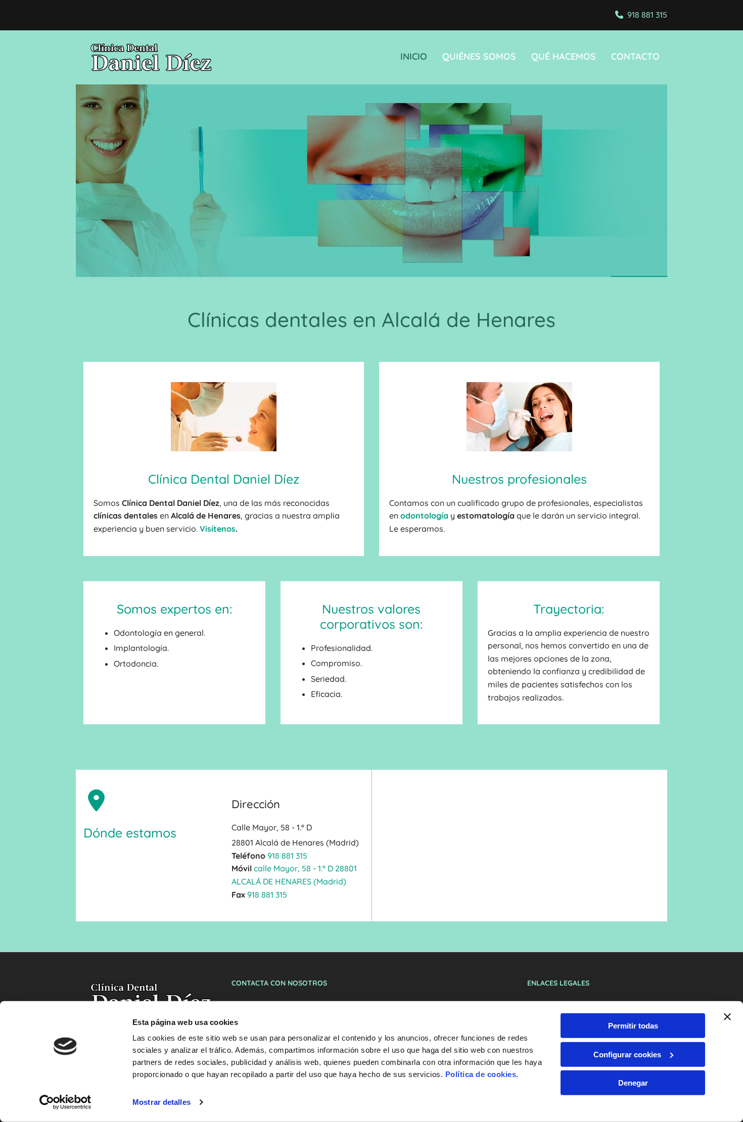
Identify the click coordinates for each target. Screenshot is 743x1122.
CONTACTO (635, 56)
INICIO (413, 56)
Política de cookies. (482, 1074)
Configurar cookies (627, 1054)
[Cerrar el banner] (727, 1016)
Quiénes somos (479, 56)
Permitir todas (633, 1025)
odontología (424, 515)
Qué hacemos (563, 56)
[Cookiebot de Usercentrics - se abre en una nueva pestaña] (65, 1102)
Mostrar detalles (161, 1102)
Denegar (633, 1083)
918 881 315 (647, 15)
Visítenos (218, 529)
